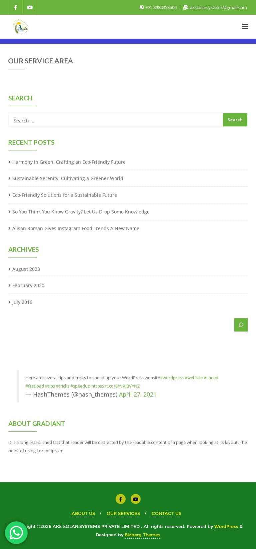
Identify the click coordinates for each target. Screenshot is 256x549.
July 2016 (22, 302)
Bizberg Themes (142, 534)
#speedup (80, 386)
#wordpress (172, 378)
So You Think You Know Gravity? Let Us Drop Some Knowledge (81, 211)
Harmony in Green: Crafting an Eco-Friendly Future (69, 162)
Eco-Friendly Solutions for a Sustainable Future (64, 195)
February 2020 (28, 285)
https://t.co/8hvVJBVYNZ (115, 386)
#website (194, 378)
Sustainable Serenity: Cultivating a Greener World (67, 178)
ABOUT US (83, 513)
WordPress (226, 526)
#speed (211, 378)
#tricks (62, 386)
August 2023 (26, 269)
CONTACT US (166, 513)
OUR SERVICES (123, 513)
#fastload (34, 386)
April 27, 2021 (138, 394)
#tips (50, 386)
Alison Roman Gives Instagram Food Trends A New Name (75, 228)
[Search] (241, 325)
